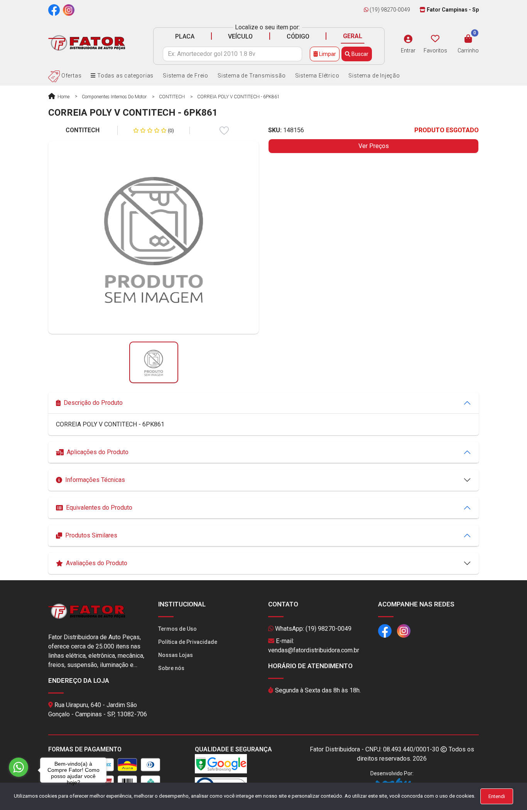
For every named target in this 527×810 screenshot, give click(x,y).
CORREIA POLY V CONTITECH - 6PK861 (238, 96)
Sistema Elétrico (317, 75)
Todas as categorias (125, 75)
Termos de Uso (177, 629)
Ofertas (70, 75)
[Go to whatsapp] (18, 767)
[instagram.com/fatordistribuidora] (68, 10)
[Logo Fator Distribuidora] (86, 42)
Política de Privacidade (187, 642)
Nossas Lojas (175, 655)
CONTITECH (172, 96)
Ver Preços (373, 146)
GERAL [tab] (352, 36)
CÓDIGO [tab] (298, 36)
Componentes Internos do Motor (114, 96)
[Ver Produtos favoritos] (435, 39)
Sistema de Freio (185, 75)
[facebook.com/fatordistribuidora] (54, 10)
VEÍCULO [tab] (240, 36)
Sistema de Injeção (374, 75)
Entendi (496, 796)
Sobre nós (171, 668)
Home (62, 96)
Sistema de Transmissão (252, 75)
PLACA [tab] (184, 36)
